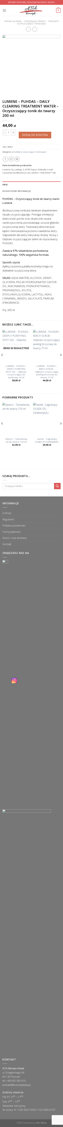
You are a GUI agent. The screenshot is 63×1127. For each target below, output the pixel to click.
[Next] (60, 361)
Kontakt (6, 544)
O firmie (6, 513)
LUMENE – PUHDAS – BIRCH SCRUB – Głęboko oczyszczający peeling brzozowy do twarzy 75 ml (47, 372)
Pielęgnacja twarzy (35, 21)
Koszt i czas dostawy (14, 538)
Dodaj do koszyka (35, 135)
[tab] (31, 184)
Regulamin (8, 519)
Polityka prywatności (14, 525)
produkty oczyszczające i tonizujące (38, 22)
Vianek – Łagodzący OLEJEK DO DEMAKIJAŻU (47, 440)
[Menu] (4, 10)
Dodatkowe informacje (16, 191)
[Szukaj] (57, 486)
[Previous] (2, 361)
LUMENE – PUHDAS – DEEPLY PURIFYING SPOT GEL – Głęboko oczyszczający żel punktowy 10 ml (16, 372)
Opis (5, 184)
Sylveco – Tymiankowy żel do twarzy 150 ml (16, 440)
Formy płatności (11, 532)
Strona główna (13, 21)
